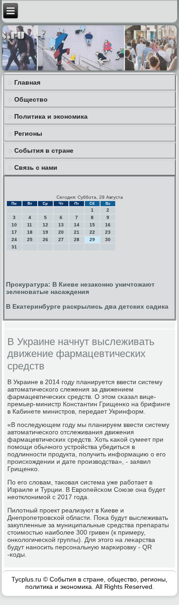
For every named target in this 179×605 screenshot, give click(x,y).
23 (108, 232)
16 (108, 224)
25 (30, 239)
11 (29, 224)
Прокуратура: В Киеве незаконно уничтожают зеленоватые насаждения (80, 288)
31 (14, 246)
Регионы (28, 133)
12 (45, 224)
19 (45, 232)
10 (14, 224)
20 (61, 232)
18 (30, 232)
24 (14, 239)
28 (76, 239)
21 (76, 232)
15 (92, 224)
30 (108, 239)
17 (14, 232)
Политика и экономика (51, 116)
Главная (27, 82)
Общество (31, 99)
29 (92, 239)
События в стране (43, 150)
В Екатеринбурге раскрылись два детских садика (87, 306)
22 (92, 232)
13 (61, 224)
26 (45, 239)
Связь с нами (35, 167)
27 (61, 239)
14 (76, 224)
